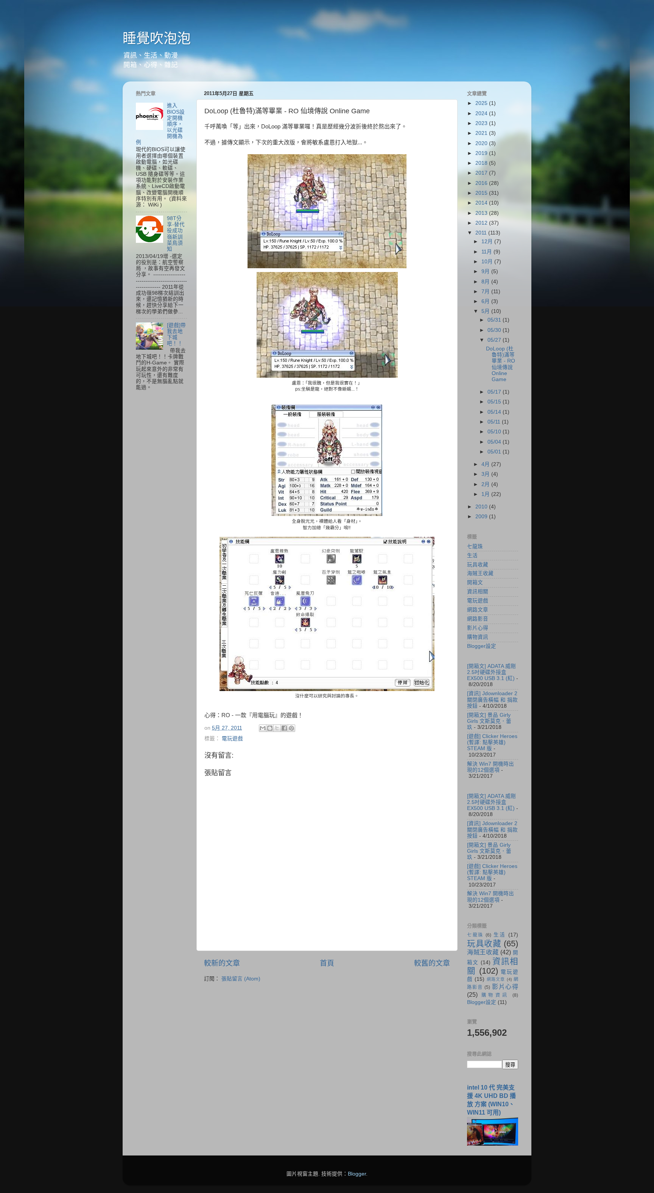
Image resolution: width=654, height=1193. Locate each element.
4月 (486, 464)
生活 (472, 555)
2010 (482, 507)
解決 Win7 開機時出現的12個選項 (490, 767)
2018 (482, 163)
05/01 (495, 452)
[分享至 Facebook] (284, 728)
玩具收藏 (477, 565)
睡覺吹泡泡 (157, 38)
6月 (486, 301)
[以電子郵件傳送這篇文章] (262, 728)
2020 (482, 143)
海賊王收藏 (480, 573)
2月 (486, 484)
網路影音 (477, 619)
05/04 (495, 442)
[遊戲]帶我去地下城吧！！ (176, 334)
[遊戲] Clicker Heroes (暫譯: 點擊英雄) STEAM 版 (492, 742)
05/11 (494, 422)
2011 (481, 233)
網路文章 (477, 610)
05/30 (495, 330)
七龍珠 (475, 546)
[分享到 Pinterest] (291, 728)
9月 (486, 271)
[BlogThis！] (270, 728)
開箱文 (475, 582)
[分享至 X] (277, 728)
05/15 (495, 402)
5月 (486, 311)
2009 (482, 516)
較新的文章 (222, 963)
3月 (486, 474)
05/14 (495, 412)
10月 (487, 261)
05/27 (495, 340)
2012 (482, 223)
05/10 (495, 432)
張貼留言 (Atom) (240, 979)
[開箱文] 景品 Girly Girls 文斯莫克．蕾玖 (489, 721)
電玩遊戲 (232, 738)
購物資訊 (477, 637)
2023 (482, 123)
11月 (487, 252)
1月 (486, 494)
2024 (482, 113)
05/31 (495, 320)
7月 (486, 291)
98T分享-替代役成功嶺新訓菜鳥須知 (176, 234)
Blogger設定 (481, 646)
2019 (482, 153)
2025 (482, 103)
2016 (482, 183)
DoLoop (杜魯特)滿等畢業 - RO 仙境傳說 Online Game (500, 364)
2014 (482, 203)
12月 (487, 241)
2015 (482, 193)
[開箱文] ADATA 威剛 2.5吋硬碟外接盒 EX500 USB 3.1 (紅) (491, 672)
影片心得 (477, 628)
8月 (486, 282)
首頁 (327, 963)
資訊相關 (477, 591)
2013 (482, 213)
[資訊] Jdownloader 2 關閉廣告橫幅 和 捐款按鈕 (492, 699)
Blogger (357, 1174)
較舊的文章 (432, 963)
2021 (482, 133)
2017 (482, 173)
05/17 (495, 392)
